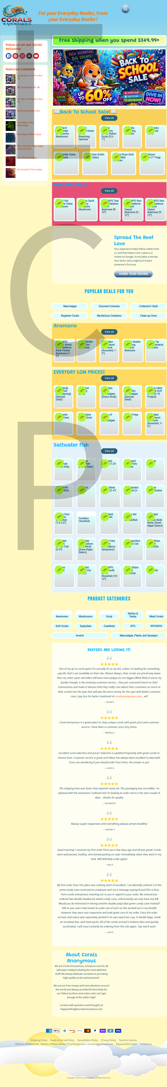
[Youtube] (36, 56)
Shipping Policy (38, 1040)
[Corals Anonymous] (16, 16)
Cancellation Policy (87, 1040)
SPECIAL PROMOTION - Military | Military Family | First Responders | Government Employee (64, 1044)
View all (109, 117)
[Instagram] (22, 56)
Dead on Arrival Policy (62, 1040)
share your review (133, 274)
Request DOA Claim (126, 1044)
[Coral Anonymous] (29, 56)
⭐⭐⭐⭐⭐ (109, 664)
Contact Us (146, 1044)
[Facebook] (9, 56)
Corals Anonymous (88, 1078)
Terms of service (128, 1040)
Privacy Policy (108, 1040)
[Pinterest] (15, 56)
